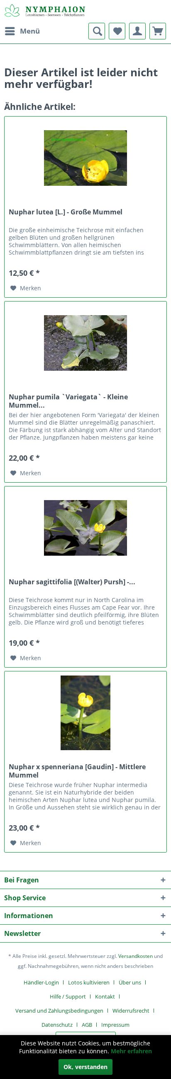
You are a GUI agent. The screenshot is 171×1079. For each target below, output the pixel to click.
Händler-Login (41, 982)
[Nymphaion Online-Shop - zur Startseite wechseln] (45, 11)
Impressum (115, 1024)
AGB (87, 1024)
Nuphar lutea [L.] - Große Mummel (65, 212)
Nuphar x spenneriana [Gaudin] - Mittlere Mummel (77, 771)
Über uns (130, 982)
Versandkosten (135, 956)
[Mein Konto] (137, 31)
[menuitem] (22, 31)
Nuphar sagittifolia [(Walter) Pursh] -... (72, 582)
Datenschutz (57, 1024)
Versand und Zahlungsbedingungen (59, 1010)
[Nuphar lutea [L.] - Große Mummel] (85, 158)
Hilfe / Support (68, 996)
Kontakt (105, 996)
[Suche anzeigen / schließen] (96, 31)
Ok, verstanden (85, 1067)
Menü (30, 31)
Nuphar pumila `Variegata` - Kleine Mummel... (68, 401)
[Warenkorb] (157, 31)
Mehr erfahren (131, 1051)
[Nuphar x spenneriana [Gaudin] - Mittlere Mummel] (85, 713)
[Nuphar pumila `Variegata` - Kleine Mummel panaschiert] (85, 343)
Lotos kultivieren (89, 982)
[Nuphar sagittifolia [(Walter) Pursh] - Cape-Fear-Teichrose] (85, 528)
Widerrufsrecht (130, 1010)
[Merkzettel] (117, 31)
